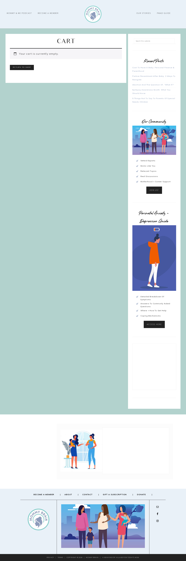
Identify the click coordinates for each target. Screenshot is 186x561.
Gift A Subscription (115, 494)
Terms (60, 557)
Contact (87, 494)
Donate (141, 494)
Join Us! (154, 190)
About (68, 494)
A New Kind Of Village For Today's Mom (120, 557)
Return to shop (22, 67)
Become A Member (44, 494)
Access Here (154, 324)
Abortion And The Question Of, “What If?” (153, 85)
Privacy (50, 557)
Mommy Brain (93, 14)
